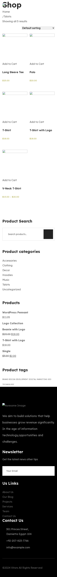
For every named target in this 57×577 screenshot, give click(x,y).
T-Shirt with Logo (13, 340)
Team (5, 511)
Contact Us (9, 516)
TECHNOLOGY (8, 384)
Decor (6, 270)
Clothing (7, 265)
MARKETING (42, 379)
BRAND (5, 379)
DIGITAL (32, 379)
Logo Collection (12, 323)
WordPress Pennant (15, 312)
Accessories (9, 260)
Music (5, 279)
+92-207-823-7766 (17, 540)
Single (6, 351)
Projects (7, 501)
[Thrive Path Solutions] (6, 5)
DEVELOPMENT (22, 379)
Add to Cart (9, 63)
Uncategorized (11, 289)
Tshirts (7, 16)
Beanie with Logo (13, 329)
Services (7, 506)
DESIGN (12, 379)
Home (6, 11)
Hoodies (7, 275)
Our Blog (7, 496)
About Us (7, 492)
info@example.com (18, 547)
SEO (49, 379)
